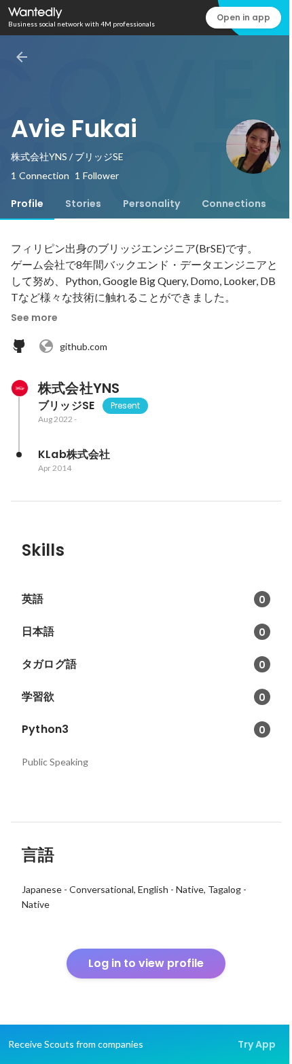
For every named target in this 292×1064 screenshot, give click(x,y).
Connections (234, 203)
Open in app (243, 17)
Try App (257, 1044)
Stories (83, 203)
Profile (27, 203)
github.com (83, 346)
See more (34, 317)
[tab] (27, 203)
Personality (151, 203)
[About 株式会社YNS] (19, 388)
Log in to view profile (146, 963)
